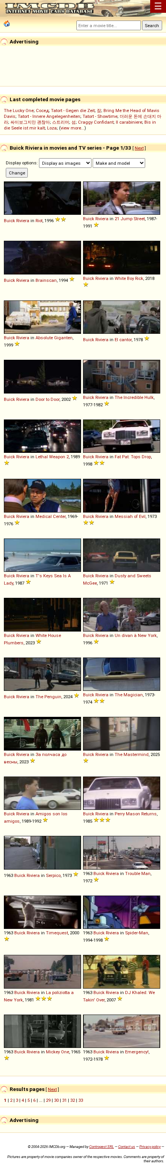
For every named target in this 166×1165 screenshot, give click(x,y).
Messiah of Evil (130, 516)
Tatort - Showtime (100, 116)
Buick (9, 220)
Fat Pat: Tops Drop (133, 456)
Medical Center (51, 516)
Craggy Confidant (95, 122)
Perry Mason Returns (136, 813)
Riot (39, 220)
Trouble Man (138, 873)
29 (48, 1100)
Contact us (126, 1146)
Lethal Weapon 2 (52, 456)
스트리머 (60, 122)
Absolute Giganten (54, 337)
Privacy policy (150, 1146)
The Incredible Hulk (134, 397)
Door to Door (47, 399)
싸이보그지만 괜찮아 (30, 122)
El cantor (123, 339)
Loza (52, 128)
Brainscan (46, 280)
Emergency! (137, 1052)
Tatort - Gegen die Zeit (73, 110)
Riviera (22, 220)
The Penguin (48, 696)
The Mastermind (132, 754)
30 (56, 1100)
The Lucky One (19, 110)
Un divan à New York (136, 635)
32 (72, 1100)
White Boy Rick (129, 278)
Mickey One (57, 1052)
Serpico (53, 875)
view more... (73, 128)
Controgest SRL (101, 1146)
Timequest (57, 932)
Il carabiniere (129, 122)
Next (139, 148)
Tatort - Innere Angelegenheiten (49, 116)
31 (64, 1100)
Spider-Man (136, 932)
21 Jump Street (130, 218)
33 (80, 1100)
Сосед (42, 110)
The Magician (129, 694)
